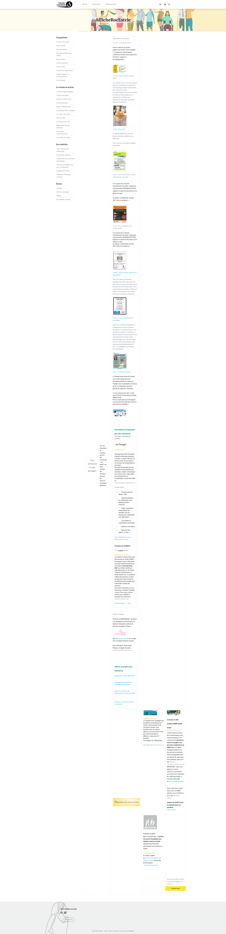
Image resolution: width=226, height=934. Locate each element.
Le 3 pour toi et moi (63, 121)
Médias (58, 196)
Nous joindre (60, 59)
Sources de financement (64, 70)
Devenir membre (62, 63)
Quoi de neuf (60, 118)
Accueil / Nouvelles (62, 42)
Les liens (59, 188)
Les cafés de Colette (63, 137)
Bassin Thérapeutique (63, 106)
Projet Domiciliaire (62, 95)
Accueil (84, 4)
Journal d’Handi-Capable (64, 92)
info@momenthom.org (121, 599)
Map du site (68, 919)
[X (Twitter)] (165, 4)
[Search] (169, 4)
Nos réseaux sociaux (63, 199)
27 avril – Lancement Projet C (122, 43)
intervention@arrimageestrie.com (125, 483)
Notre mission (61, 45)
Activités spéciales (62, 192)
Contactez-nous (111, 4)
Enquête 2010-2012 (62, 171)
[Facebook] (160, 4)
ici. (126, 102)
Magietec (131, 931)
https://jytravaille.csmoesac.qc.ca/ (153, 745)
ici (129, 200)
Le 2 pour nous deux (63, 114)
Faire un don (96, 4)
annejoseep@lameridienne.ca (122, 650)
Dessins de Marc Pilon (63, 99)
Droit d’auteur (61, 80)
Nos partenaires (61, 49)
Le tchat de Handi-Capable (65, 110)
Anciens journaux (62, 103)
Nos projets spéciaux (63, 155)
